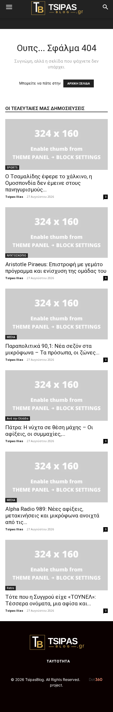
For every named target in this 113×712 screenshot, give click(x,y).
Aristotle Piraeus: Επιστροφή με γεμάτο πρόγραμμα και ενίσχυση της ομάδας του (55, 267)
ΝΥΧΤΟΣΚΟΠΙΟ (16, 255)
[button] (9, 7)
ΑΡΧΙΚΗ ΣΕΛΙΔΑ (78, 83)
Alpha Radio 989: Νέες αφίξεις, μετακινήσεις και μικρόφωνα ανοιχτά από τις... (52, 515)
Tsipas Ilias (14, 197)
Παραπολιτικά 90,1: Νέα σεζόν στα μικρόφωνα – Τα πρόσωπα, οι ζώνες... (52, 349)
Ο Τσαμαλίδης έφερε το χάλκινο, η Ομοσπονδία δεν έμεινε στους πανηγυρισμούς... (48, 183)
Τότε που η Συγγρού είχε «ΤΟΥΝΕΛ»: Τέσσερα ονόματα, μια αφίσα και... (50, 600)
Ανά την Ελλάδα (17, 418)
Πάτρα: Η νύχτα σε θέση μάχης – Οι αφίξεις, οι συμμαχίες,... (49, 430)
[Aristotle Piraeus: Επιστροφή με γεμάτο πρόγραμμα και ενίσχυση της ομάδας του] (56, 232)
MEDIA (11, 337)
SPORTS (12, 167)
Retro (10, 588)
